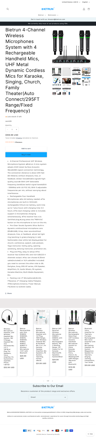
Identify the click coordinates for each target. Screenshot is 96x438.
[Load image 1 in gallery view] (56, 71)
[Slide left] (44, 381)
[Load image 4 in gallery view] (56, 81)
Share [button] (9, 293)
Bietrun (44, 434)
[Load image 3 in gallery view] (86, 71)
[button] (7, 9)
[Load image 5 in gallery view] (66, 81)
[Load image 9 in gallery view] (66, 91)
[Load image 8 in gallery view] (56, 91)
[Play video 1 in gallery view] (66, 71)
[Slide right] (52, 381)
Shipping (19, 138)
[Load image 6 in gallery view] (76, 81)
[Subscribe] (65, 397)
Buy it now (26, 155)
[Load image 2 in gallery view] (76, 71)
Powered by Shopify (53, 434)
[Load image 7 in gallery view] (86, 81)
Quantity (8, 125)
